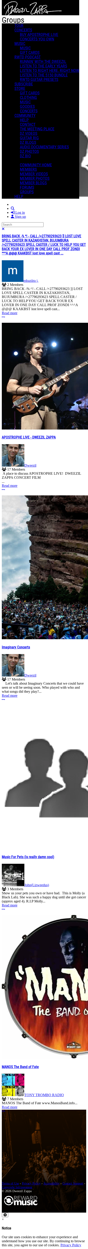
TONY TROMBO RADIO (44, 1095)
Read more (9, 313)
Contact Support (73, 1183)
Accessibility (51, 1183)
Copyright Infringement (17, 1187)
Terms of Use (10, 1183)
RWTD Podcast (27, 57)
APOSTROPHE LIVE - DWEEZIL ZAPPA (29, 437)
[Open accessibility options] (5, 1215)
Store (19, 88)
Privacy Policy (31, 1183)
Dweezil (30, 465)
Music (19, 43)
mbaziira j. (30, 281)
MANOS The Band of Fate (20, 1067)
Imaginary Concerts (16, 647)
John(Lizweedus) (36, 885)
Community (24, 115)
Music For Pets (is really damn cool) (28, 857)
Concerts (23, 30)
